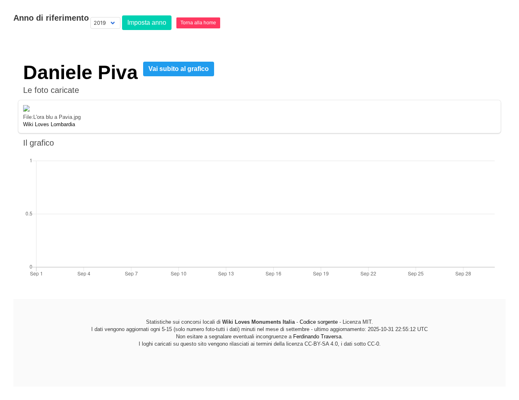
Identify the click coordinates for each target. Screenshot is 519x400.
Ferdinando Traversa (317, 336)
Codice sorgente (319, 322)
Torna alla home (198, 23)
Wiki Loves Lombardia (49, 124)
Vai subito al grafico (178, 68)
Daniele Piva (80, 72)
